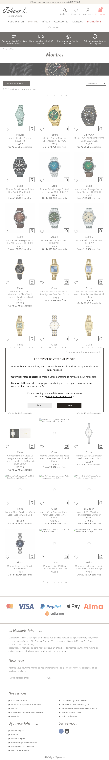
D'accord (69, 405)
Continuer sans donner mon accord (82, 352)
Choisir (39, 405)
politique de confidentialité (59, 396)
